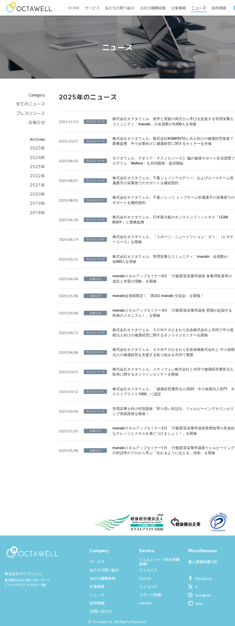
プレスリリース (30, 113)
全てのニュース (30, 104)
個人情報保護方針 (203, 561)
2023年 (37, 166)
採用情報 (97, 603)
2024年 (37, 157)
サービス (97, 561)
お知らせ (36, 122)
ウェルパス (148, 570)
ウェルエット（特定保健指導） (159, 561)
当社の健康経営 (102, 578)
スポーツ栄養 (150, 594)
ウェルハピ (148, 586)
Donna (145, 578)
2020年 (37, 194)
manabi (145, 603)
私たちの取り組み (104, 570)
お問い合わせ (101, 611)
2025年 (37, 148)
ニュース (97, 594)
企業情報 (97, 586)
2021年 (37, 185)
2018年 (37, 212)
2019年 (37, 203)
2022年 (37, 175)
